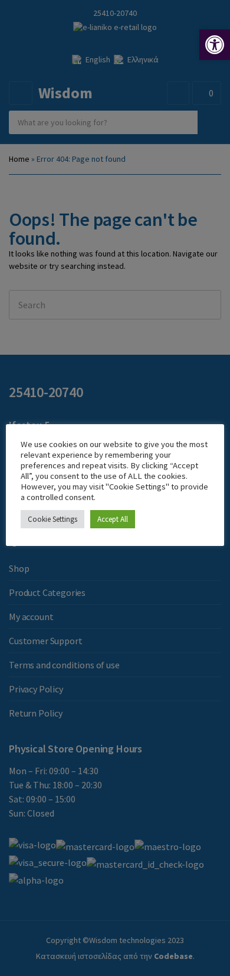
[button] (214, 44)
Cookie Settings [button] (52, 519)
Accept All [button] (112, 519)
